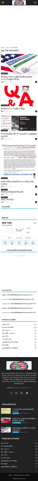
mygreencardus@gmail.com (23, 388)
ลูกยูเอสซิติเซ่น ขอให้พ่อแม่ (10, 348)
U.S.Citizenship (6, 339)
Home (2, 47)
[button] (35, 2)
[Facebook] (11, 393)
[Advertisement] (19, 25)
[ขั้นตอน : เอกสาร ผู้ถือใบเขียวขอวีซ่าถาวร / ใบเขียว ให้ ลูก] (19, 64)
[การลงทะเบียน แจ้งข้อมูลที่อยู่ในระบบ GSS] (6, 411)
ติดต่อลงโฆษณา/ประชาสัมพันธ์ (22, 475)
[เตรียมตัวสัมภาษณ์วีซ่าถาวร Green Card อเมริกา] (6, 429)
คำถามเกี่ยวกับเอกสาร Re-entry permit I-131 (20, 295)
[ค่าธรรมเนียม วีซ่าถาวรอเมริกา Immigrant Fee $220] (19, 123)
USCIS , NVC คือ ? (7, 199)
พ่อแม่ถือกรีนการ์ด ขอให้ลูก (10, 342)
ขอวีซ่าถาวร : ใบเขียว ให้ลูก (13, 108)
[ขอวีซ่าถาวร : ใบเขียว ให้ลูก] (19, 96)
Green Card (4, 73)
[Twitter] (27, 393)
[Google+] (16, 393)
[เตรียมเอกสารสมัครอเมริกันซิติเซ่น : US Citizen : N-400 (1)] (6, 420)
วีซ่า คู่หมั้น (5, 345)
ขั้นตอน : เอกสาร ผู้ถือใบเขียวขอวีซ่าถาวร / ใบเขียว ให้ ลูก (17, 78)
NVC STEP (5, 336)
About (10, 475)
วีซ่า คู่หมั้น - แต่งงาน (8, 333)
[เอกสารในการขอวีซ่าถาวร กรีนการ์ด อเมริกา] (19, 161)
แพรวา (2, 82)
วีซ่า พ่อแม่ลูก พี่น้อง (8, 327)
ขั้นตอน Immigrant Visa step (12, 191)
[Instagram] (22, 393)
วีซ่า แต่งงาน (6, 330)
